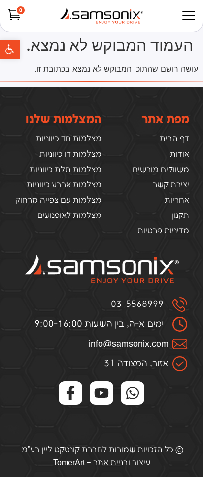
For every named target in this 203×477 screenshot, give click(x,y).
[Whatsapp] (132, 393)
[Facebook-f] (70, 393)
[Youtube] (101, 393)
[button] (10, 49)
